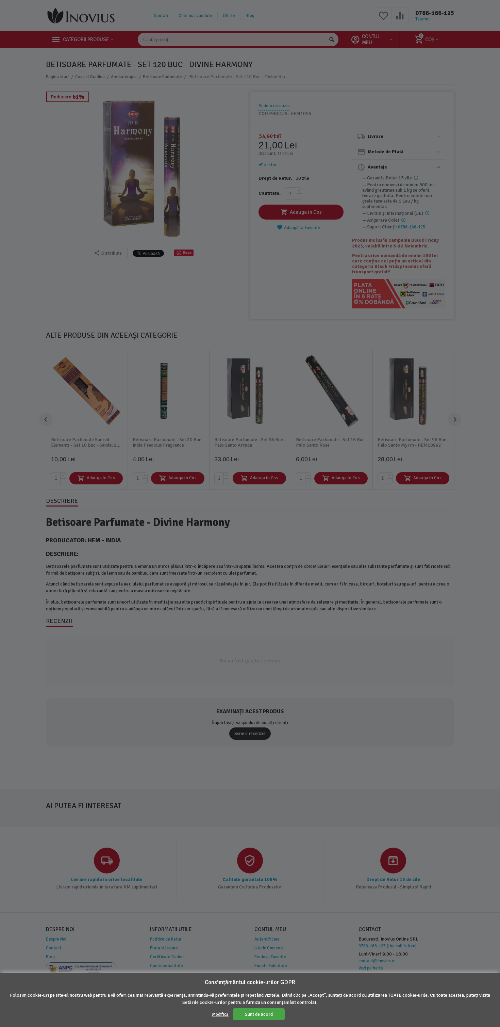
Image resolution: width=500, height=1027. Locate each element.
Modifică (220, 1014)
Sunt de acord (259, 1014)
